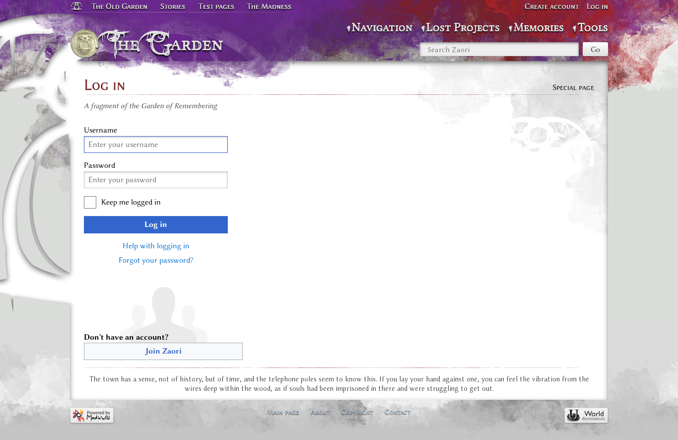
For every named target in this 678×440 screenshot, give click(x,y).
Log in (155, 224)
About (320, 411)
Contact (398, 411)
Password (99, 165)
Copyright (357, 411)
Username (100, 130)
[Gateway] (76, 6)
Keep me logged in (131, 202)
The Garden (168, 43)
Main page (283, 411)
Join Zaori (163, 351)
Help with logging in (156, 245)
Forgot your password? (156, 260)
